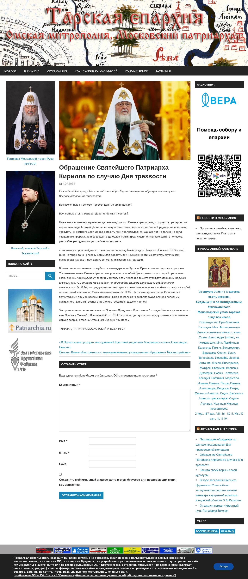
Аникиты (203, 332)
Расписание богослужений (96, 70)
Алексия (213, 393)
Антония (204, 363)
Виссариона (230, 363)
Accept (223, 566)
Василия (235, 393)
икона (233, 327)
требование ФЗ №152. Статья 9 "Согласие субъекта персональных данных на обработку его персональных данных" (95, 575)
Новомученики (136, 70)
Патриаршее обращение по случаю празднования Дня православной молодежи (216, 444)
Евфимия (218, 368)
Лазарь (227, 531)
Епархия (30, 70)
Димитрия (206, 373)
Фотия (224, 327)
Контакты (163, 70)
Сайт (62, 464)
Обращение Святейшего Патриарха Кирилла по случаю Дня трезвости (219, 460)
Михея (216, 363)
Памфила (230, 342)
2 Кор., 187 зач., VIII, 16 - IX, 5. (214, 413)
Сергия (221, 352)
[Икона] (219, 286)
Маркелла (232, 378)
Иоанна (234, 357)
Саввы (218, 373)
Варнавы (232, 368)
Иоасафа (221, 357)
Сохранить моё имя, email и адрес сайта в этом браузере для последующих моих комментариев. (117, 482)
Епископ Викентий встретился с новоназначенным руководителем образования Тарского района (123, 352)
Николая (232, 403)
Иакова (214, 383)
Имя (63, 441)
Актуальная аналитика (218, 429)
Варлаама (209, 352)
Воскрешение (207, 531)
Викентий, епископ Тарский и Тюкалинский (30, 250)
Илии (231, 352)
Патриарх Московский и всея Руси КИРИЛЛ (30, 161)
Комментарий (70, 385)
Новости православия (218, 218)
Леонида (206, 403)
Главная (10, 70)
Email (64, 452)
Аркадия (204, 378)
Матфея (205, 368)
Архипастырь (57, 70)
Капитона (204, 347)
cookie (126, 558)
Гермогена (231, 373)
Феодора (223, 388)
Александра (216, 337)
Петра (224, 383)
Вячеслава (206, 357)
